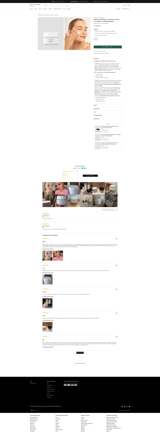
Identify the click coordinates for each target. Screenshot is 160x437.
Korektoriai (83, 429)
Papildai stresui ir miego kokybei (112, 426)
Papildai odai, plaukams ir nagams (112, 417)
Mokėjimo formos (50, 385)
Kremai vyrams (32, 421)
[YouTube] (129, 406)
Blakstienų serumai (33, 428)
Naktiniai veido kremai (34, 418)
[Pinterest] (124, 406)
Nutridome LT (121, 410)
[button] (32, 9)
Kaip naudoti (97, 108)
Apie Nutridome (33, 383)
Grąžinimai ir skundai (50, 391)
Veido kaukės (32, 431)
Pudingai (82, 418)
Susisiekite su (49, 397)
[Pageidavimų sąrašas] (126, 5)
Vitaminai (108, 431)
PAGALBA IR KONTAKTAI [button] (51, 381)
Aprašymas (96, 58)
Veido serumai (32, 426)
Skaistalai (82, 426)
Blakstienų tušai (83, 421)
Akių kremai (32, 423)
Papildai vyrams (109, 429)
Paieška (128, 410)
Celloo (57, 417)
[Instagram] (127, 406)
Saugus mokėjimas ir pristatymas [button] (71, 381)
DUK (94, 112)
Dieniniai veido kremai (34, 417)
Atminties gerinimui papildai (111, 421)
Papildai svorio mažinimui (110, 418)
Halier (57, 420)
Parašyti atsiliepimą (90, 175)
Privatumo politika (50, 395)
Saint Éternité (58, 426)
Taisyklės (48, 393)
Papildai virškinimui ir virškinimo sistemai (113, 428)
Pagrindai (82, 417)
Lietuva (34, 410)
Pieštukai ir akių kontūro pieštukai (87, 423)
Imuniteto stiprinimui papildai (111, 420)
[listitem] (48, 188)
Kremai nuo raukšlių (33, 420)
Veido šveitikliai (32, 429)
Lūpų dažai (83, 428)
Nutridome (57, 423)
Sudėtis (95, 105)
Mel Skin (57, 421)
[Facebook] (122, 406)
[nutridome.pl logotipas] (35, 5)
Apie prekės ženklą (98, 115)
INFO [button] (31, 381)
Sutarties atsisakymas (50, 389)
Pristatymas (49, 387)
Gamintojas (96, 118)
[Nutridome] (97, 26)
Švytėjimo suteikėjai (84, 420)
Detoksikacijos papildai (110, 423)
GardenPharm (58, 418)
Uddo (57, 431)
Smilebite (57, 428)
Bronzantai (83, 431)
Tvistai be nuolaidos (59, 429)
